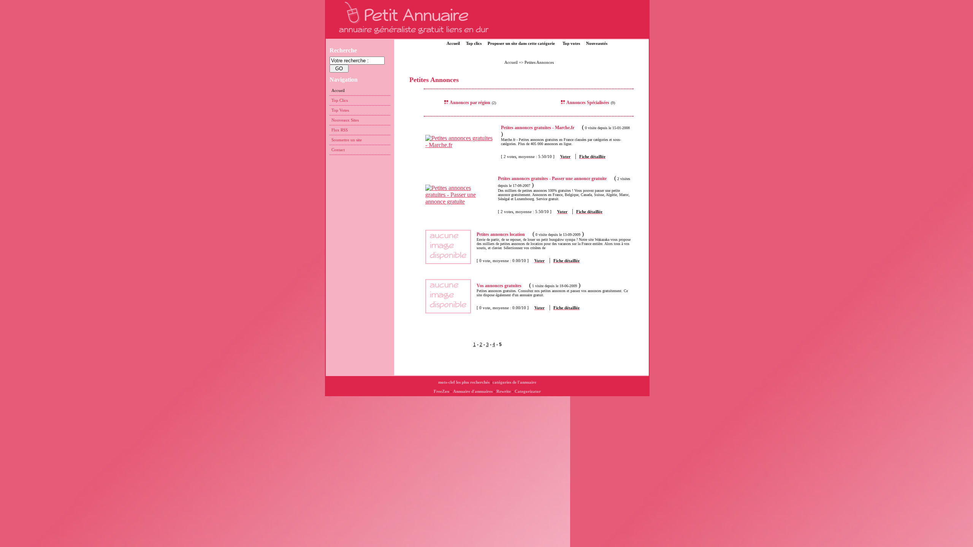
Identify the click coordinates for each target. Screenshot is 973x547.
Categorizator (528, 391)
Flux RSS (339, 130)
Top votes (571, 43)
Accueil (453, 43)
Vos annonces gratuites (499, 285)
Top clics (474, 43)
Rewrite (503, 391)
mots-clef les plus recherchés (464, 382)
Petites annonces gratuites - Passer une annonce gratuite (552, 178)
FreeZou (441, 391)
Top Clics (339, 100)
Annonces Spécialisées (587, 102)
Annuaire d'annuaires (473, 391)
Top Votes (340, 110)
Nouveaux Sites (345, 120)
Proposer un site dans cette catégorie (521, 43)
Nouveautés (596, 43)
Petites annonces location (501, 234)
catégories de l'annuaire (514, 382)
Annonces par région (470, 102)
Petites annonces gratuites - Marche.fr (537, 127)
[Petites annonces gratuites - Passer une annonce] (461, 201)
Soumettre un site (346, 140)
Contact (338, 149)
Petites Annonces (539, 62)
